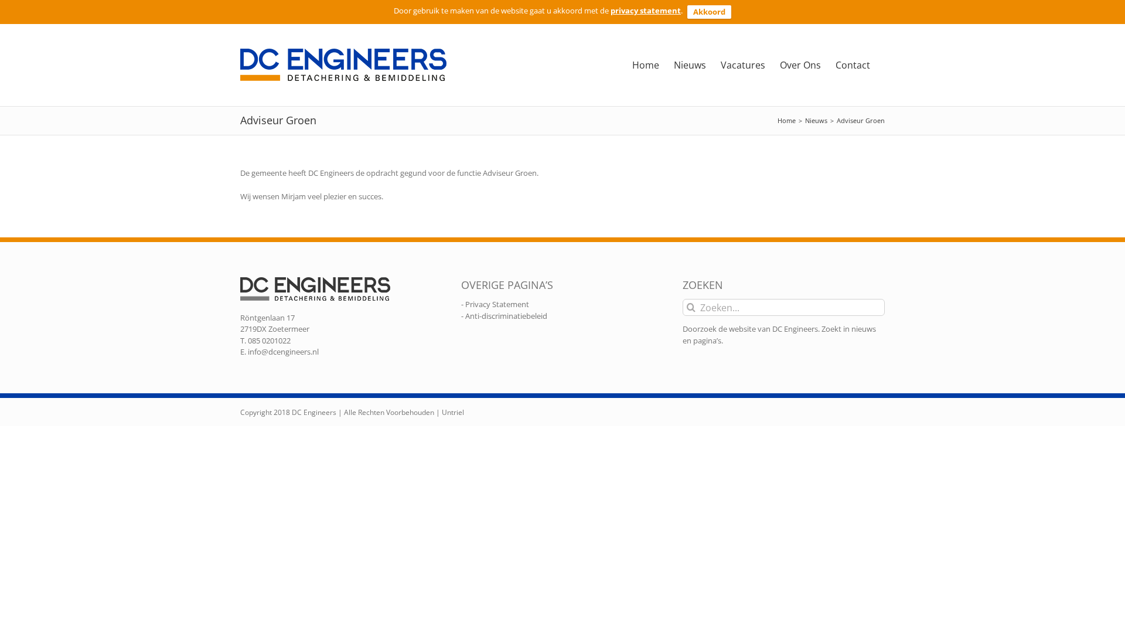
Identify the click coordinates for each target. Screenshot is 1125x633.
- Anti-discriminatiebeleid (504, 316)
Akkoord (709, 11)
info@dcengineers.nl (283, 351)
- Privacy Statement (495, 304)
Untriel (453, 412)
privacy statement (646, 10)
